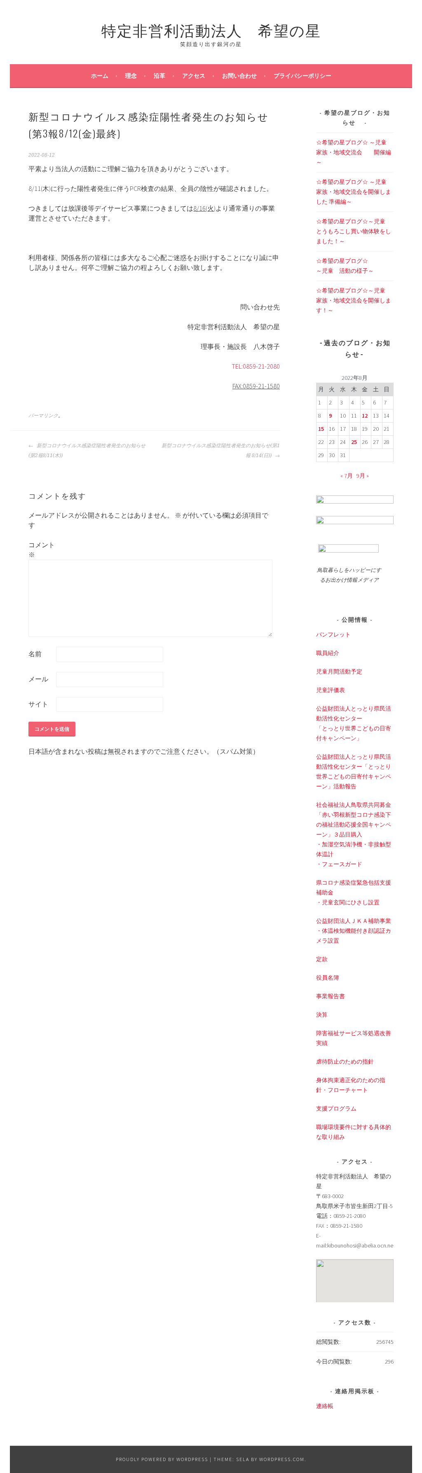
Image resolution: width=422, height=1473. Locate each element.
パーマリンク (43, 415)
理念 (131, 75)
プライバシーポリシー (302, 75)
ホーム (99, 75)
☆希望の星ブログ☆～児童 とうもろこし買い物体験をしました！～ (353, 231)
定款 (322, 959)
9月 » (362, 475)
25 (354, 442)
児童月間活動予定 (339, 671)
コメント (41, 550)
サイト (38, 704)
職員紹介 (327, 653)
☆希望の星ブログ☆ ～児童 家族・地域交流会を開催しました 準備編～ (354, 191)
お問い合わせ (239, 75)
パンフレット (333, 634)
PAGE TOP (404, 1421)
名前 (35, 654)
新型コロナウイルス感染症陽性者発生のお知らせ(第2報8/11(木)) (86, 450)
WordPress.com (282, 1459)
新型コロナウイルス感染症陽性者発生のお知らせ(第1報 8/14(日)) (221, 450)
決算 (322, 1014)
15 (321, 428)
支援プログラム (336, 1108)
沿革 (159, 75)
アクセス (193, 75)
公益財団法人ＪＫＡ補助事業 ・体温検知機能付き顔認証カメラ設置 (353, 930)
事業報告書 (330, 996)
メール (38, 679)
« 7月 (346, 475)
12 (365, 415)
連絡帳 (324, 1406)
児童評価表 (330, 690)
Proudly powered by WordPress (162, 1459)
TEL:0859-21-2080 (256, 366)
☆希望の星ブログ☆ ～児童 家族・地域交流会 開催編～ (354, 152)
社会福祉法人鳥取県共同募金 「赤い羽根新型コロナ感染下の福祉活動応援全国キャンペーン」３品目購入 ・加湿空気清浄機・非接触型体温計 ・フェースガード (353, 834)
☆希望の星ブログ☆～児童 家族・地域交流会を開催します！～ (353, 300)
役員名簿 (327, 977)
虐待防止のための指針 (345, 1061)
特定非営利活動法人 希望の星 (211, 29)
